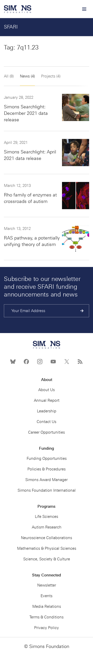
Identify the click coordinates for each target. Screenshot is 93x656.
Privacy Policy (46, 627)
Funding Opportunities (47, 458)
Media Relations (46, 606)
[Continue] (82, 310)
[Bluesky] (13, 361)
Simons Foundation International (47, 490)
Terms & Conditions (46, 617)
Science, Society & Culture (46, 559)
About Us (46, 389)
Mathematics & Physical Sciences (46, 548)
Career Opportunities (46, 432)
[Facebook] (26, 361)
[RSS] (80, 361)
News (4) (27, 76)
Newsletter (46, 585)
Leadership (46, 411)
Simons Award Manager (46, 479)
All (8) (9, 76)
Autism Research (46, 527)
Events (46, 596)
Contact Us (46, 421)
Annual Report (46, 400)
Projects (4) (50, 76)
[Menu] (84, 9)
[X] (66, 361)
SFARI (11, 27)
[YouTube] (53, 361)
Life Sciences (46, 516)
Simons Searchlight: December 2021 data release (26, 113)
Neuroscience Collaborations (46, 537)
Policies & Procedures (46, 469)
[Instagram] (39, 361)
